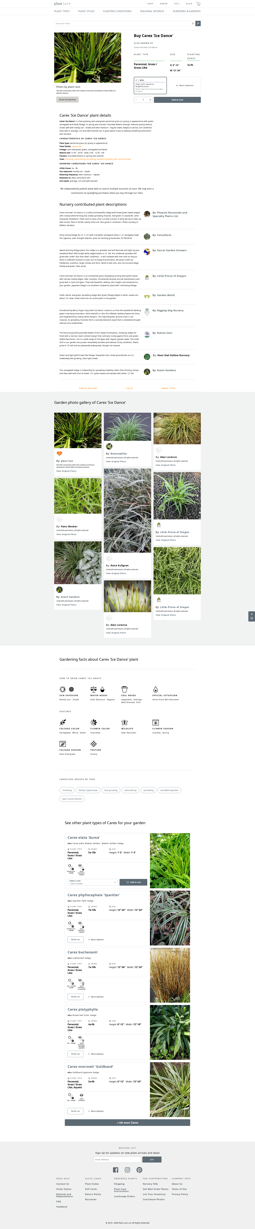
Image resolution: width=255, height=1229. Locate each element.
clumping (69, 159)
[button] (193, 23)
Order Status (63, 1189)
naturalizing (80, 159)
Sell (177, 4)
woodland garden (104, 159)
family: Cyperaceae (88, 790)
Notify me (75, 939)
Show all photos (67, 99)
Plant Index (92, 1183)
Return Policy (93, 1194)
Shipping (119, 1183)
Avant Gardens (70, 596)
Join (152, 1159)
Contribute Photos (154, 1199)
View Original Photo (66, 471)
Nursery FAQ (150, 1183)
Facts (129, 388)
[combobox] (93, 882)
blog (189, 4)
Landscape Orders (124, 1196)
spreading (91, 159)
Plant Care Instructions (121, 1190)
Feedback (61, 1206)
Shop (150, 4)
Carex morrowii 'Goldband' (91, 1066)
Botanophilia (118, 453)
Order (164, 4)
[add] (150, 100)
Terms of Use (179, 1189)
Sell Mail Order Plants (156, 1189)
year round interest (122, 159)
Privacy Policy (180, 1194)
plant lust (67, 460)
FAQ (58, 1201)
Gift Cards (91, 1189)
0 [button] (198, 3)
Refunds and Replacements (64, 1195)
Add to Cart (177, 100)
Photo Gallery (88, 388)
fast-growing (110, 790)
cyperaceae (77, 146)
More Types (169, 388)
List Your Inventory (154, 1194)
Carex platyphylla (83, 1009)
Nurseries (91, 1199)
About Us (177, 1183)
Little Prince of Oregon (174, 532)
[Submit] (198, 23)
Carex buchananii (82, 952)
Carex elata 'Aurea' (84, 837)
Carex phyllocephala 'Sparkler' (94, 895)
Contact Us (62, 1183)
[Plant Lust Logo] (62, 3)
